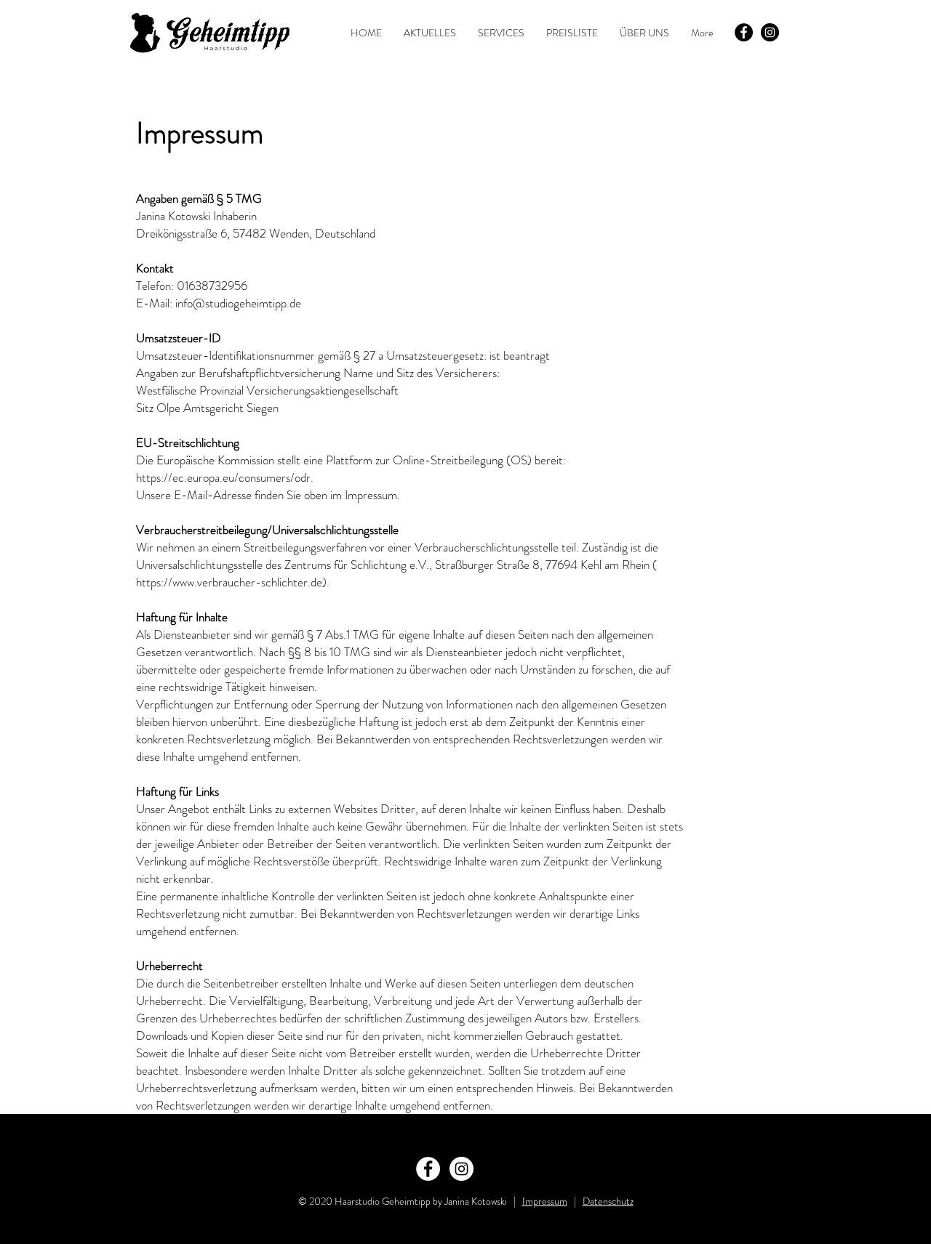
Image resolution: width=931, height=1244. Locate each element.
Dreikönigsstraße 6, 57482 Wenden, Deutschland (255, 233)
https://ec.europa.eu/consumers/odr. (224, 477)
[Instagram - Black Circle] (770, 32)
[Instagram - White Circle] (461, 1169)
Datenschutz (608, 1201)
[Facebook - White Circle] (428, 1169)
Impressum (544, 1201)
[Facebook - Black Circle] (744, 32)
